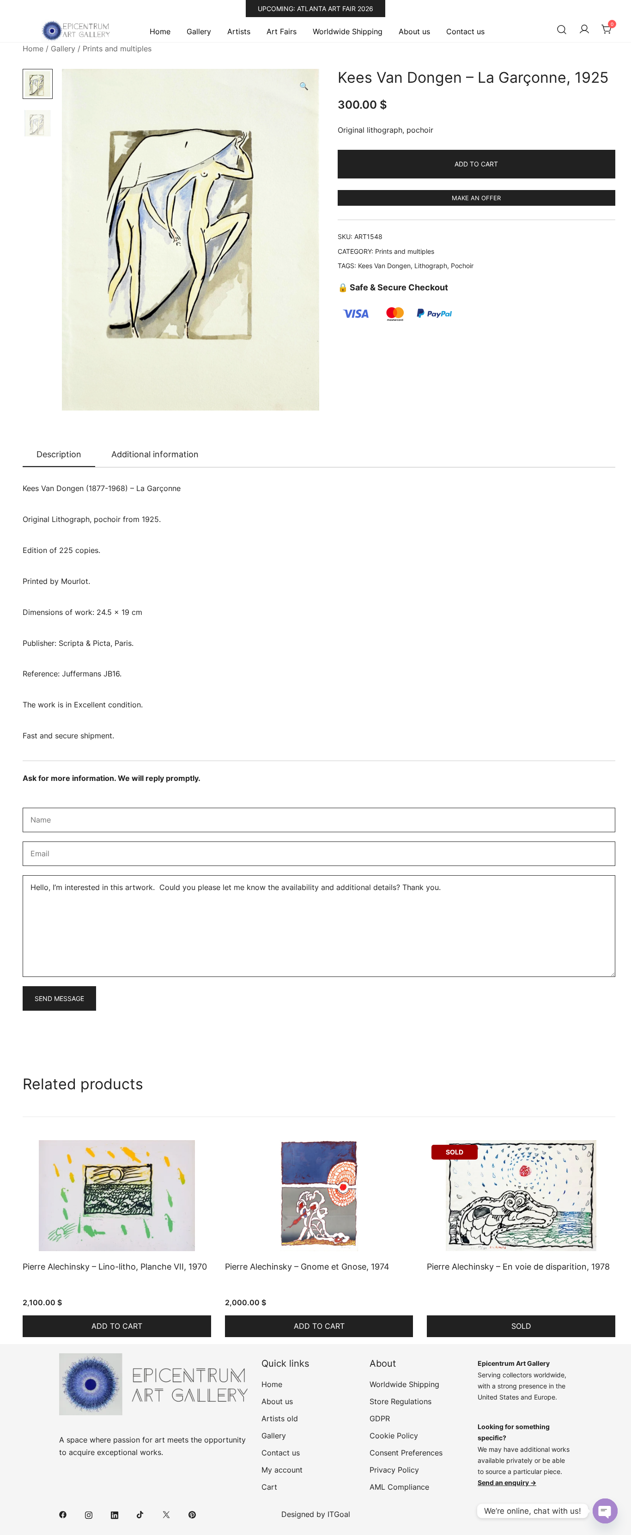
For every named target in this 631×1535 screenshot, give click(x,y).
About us (414, 31)
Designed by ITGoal (315, 1514)
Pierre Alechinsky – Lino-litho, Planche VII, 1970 (115, 1266)
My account (282, 1469)
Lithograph (430, 266)
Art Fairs (282, 31)
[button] (304, 86)
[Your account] (584, 30)
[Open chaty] (605, 1510)
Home (160, 31)
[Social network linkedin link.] (114, 1514)
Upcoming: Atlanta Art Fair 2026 (315, 8)
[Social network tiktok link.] (140, 1514)
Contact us (465, 31)
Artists (238, 31)
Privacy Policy (394, 1469)
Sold (521, 1326)
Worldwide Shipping (347, 31)
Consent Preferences (406, 1452)
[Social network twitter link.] (166, 1514)
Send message (59, 998)
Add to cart (476, 164)
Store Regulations (400, 1401)
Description (58, 454)
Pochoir (462, 266)
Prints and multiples (117, 48)
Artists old (279, 1418)
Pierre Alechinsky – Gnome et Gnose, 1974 (307, 1266)
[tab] (59, 455)
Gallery (199, 31)
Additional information (155, 454)
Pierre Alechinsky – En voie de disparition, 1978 (518, 1266)
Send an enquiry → (507, 1482)
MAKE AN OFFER (476, 198)
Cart (269, 1487)
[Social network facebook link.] (63, 1514)
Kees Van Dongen (384, 266)
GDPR (380, 1418)
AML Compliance (399, 1487)
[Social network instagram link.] (88, 1514)
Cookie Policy (394, 1435)
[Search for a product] (561, 29)
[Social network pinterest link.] (192, 1514)
